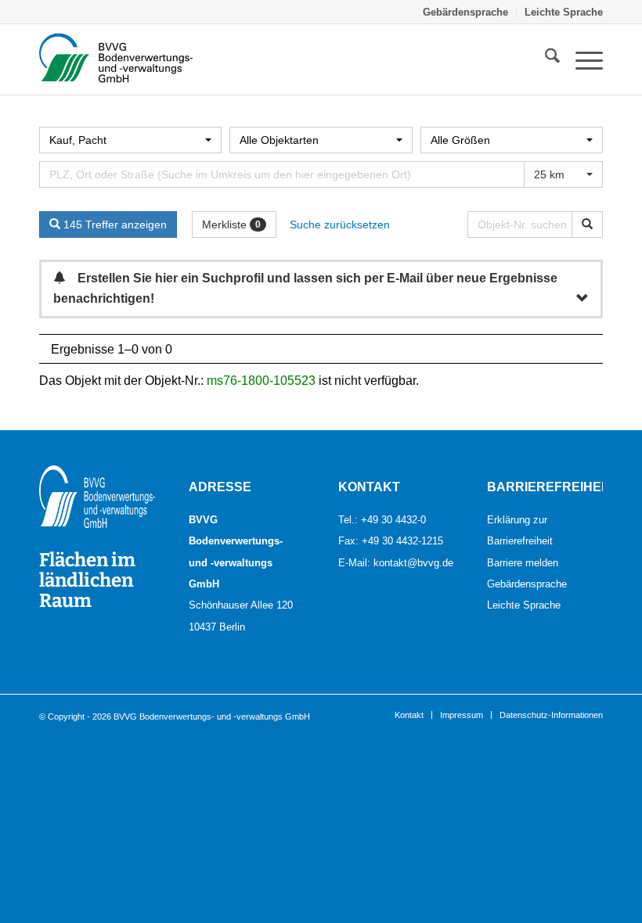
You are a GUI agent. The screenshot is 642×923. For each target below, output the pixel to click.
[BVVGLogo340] (116, 59)
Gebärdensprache (465, 11)
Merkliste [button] (231, 224)
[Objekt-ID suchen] (587, 224)
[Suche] (544, 59)
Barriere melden (522, 562)
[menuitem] (466, 12)
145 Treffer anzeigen (113, 224)
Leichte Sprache (564, 11)
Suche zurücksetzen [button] (340, 224)
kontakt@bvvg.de (413, 562)
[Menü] (581, 59)
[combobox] (130, 140)
